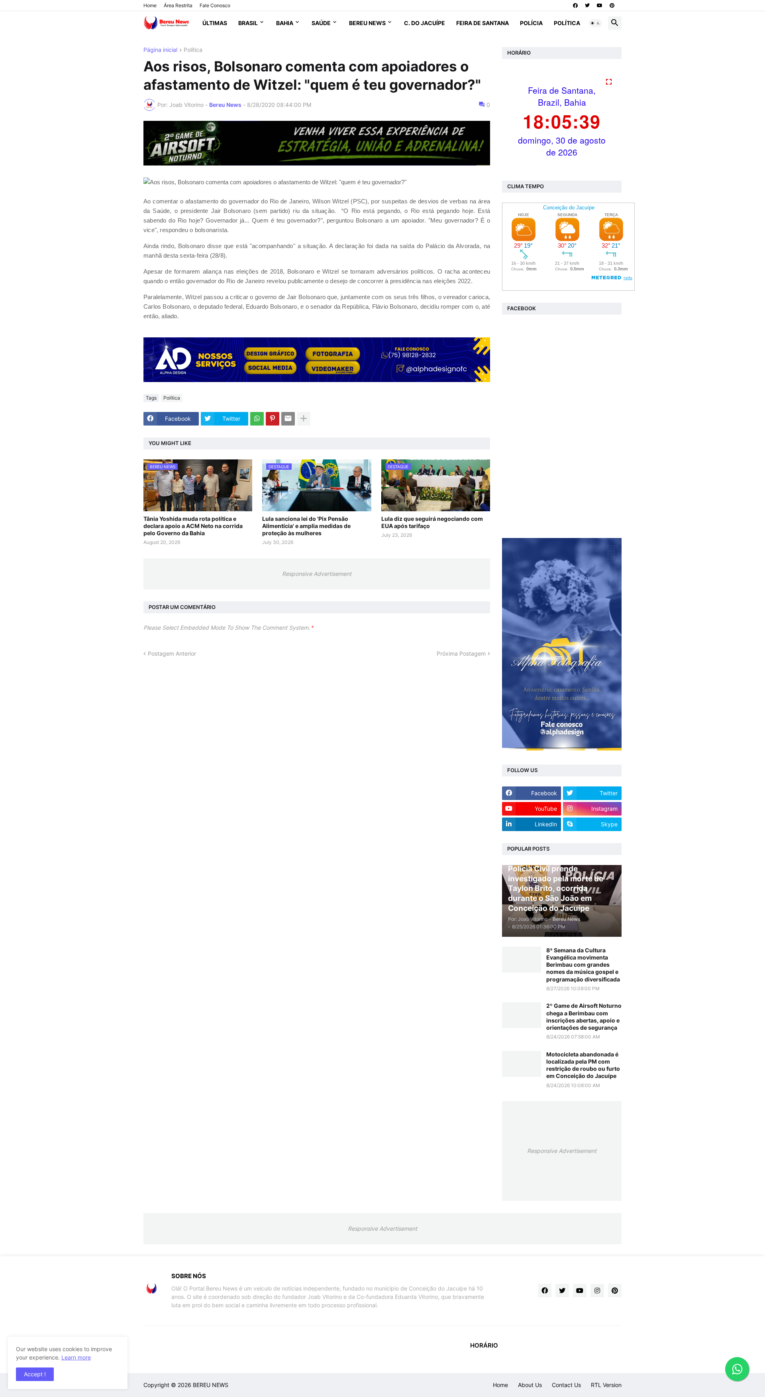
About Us (530, 1384)
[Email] (288, 419)
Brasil (248, 23)
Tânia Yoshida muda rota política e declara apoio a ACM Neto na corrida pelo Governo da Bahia (193, 525)
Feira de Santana (482, 23)
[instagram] (597, 1290)
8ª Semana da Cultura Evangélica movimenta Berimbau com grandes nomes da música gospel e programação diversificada (583, 965)
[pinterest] (612, 5)
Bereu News (367, 23)
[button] (595, 23)
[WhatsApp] (257, 419)
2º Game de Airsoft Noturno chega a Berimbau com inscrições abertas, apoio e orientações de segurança (584, 1016)
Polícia (531, 23)
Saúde (321, 23)
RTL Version (606, 1384)
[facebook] (575, 5)
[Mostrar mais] (303, 419)
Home (150, 5)
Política (567, 23)
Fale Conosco (215, 5)
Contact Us (566, 1384)
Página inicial (160, 50)
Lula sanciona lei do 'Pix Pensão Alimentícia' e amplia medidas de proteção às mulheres (306, 525)
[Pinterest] (272, 419)
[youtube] (599, 5)
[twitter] (587, 5)
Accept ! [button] (35, 1374)
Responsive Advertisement (316, 573)
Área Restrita (178, 5)
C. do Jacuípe (424, 23)
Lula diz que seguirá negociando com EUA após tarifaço (432, 522)
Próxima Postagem (461, 653)
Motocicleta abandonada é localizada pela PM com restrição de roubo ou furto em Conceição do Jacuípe (583, 1065)
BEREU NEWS (210, 1384)
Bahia (284, 23)
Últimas (214, 23)
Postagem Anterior (172, 653)
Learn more (76, 1357)
